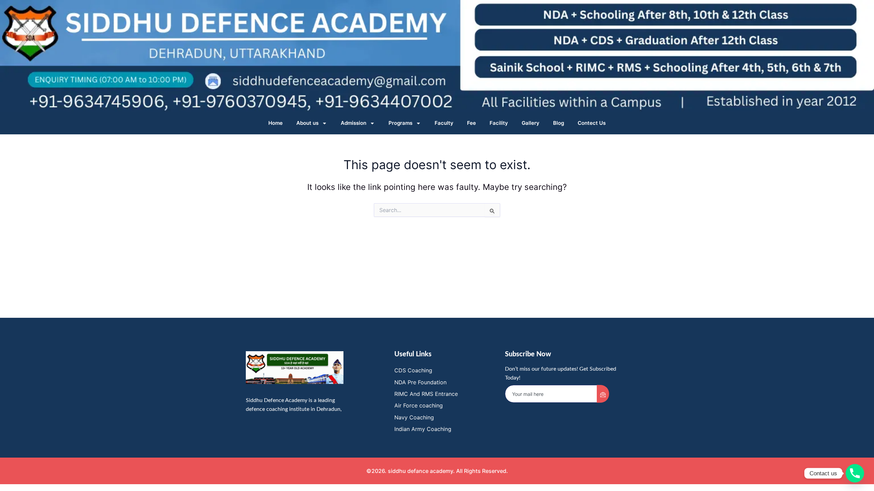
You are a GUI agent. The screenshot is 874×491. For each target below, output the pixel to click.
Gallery (530, 123)
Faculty (444, 123)
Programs (400, 123)
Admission (353, 123)
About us (307, 123)
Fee (471, 123)
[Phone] (855, 473)
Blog (558, 123)
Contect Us (592, 123)
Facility (499, 123)
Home (275, 123)
